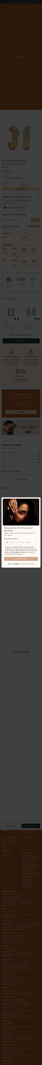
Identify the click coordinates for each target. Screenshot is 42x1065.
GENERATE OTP (21, 559)
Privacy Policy (18, 554)
